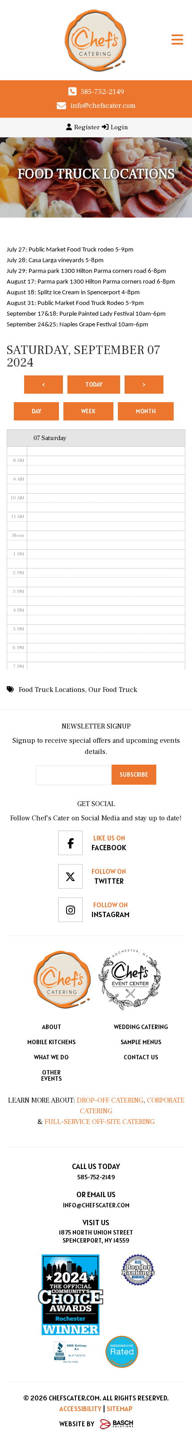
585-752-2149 (102, 91)
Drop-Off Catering (109, 1100)
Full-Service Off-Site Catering (99, 1121)
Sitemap (120, 1408)
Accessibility (80, 1408)
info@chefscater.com (103, 105)
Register (87, 127)
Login (119, 127)
